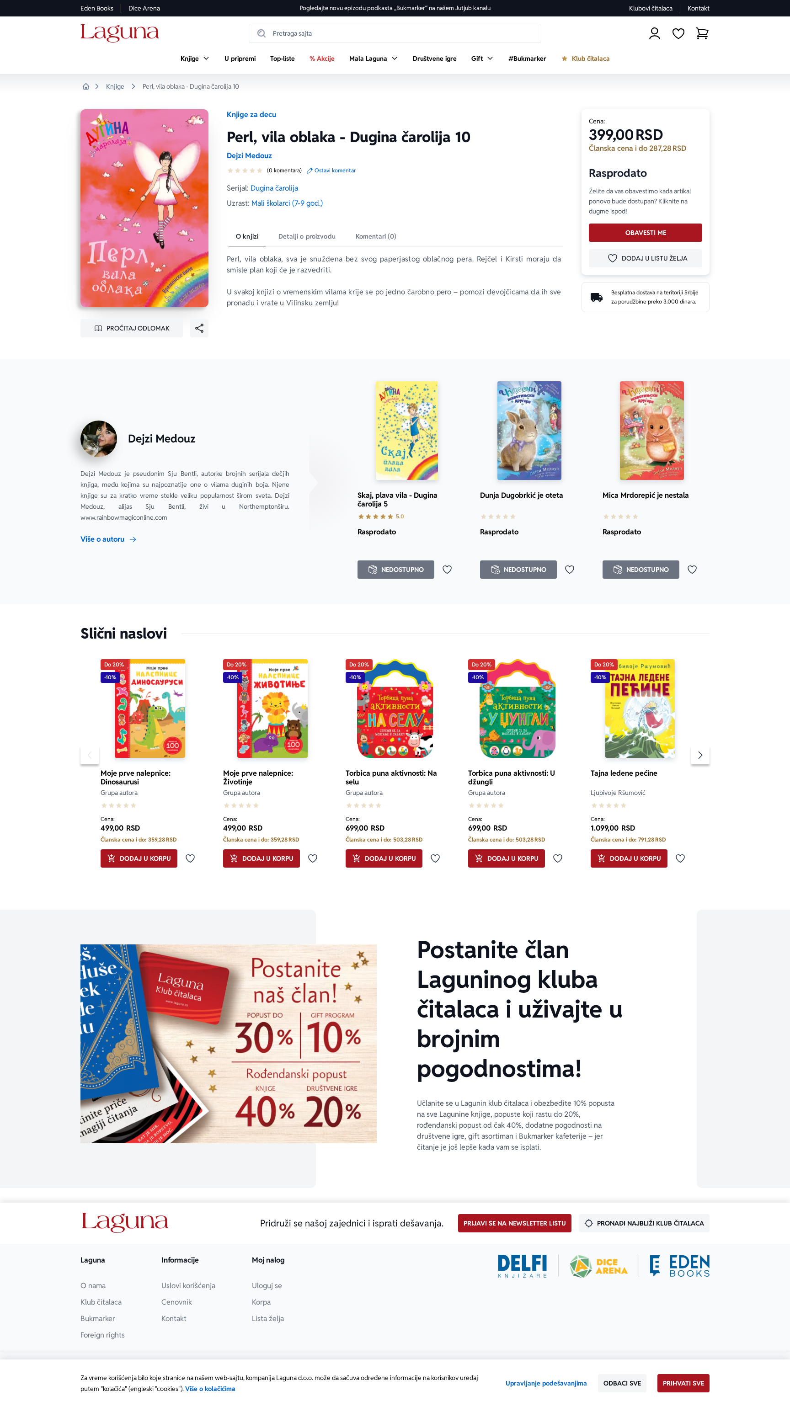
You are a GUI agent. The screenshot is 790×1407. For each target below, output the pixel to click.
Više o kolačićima (210, 1389)
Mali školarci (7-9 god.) (287, 203)
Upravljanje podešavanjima (546, 1383)
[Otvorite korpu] (702, 33)
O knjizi (247, 236)
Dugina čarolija (274, 188)
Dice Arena (144, 8)
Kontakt (699, 8)
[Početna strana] (122, 33)
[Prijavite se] (654, 33)
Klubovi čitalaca (651, 8)
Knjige (115, 86)
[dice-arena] (599, 1266)
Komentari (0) (376, 236)
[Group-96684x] (680, 1266)
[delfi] (522, 1266)
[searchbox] (395, 33)
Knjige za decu (251, 114)
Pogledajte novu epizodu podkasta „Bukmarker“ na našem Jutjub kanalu (395, 8)
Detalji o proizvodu (307, 236)
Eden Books (96, 8)
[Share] (199, 328)
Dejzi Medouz (249, 155)
